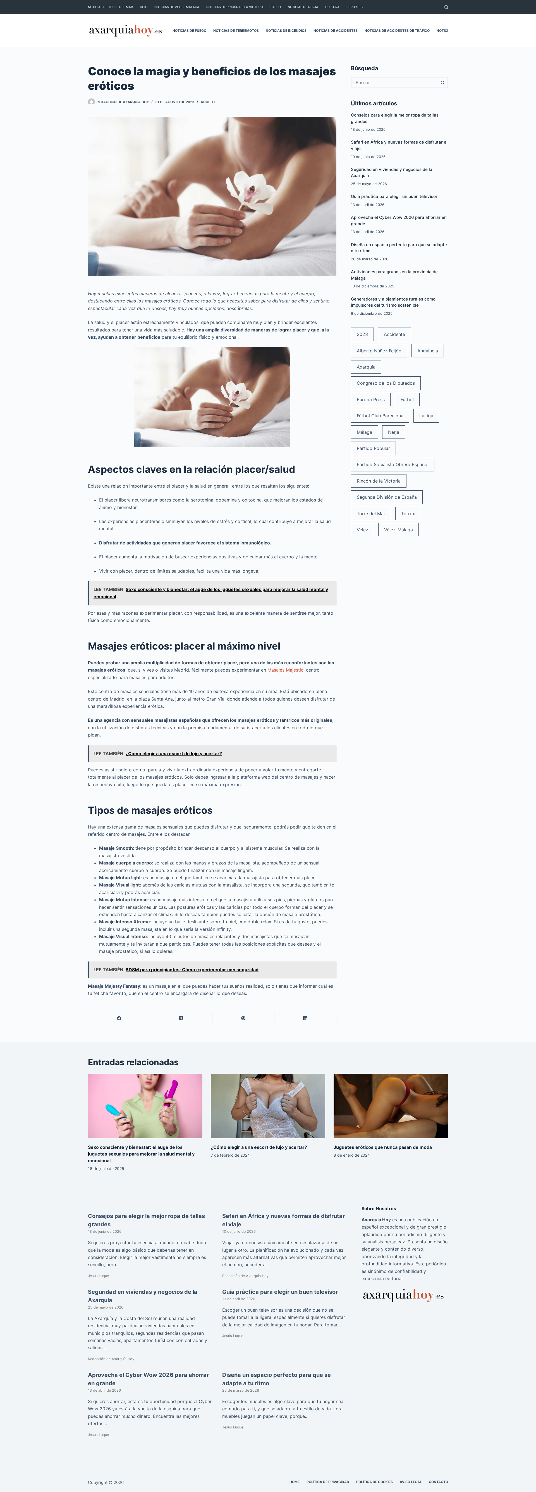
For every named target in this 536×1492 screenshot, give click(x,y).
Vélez (362, 529)
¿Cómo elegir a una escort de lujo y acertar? (259, 1147)
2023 (362, 334)
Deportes (354, 7)
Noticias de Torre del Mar (110, 7)
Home (294, 1482)
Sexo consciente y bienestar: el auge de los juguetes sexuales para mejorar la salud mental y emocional (141, 1153)
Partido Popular (373, 448)
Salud (276, 7)
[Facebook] (119, 1018)
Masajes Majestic (285, 670)
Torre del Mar (371, 513)
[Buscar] (446, 7)
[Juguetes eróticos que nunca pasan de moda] (391, 1106)
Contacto (438, 1482)
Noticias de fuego (189, 30)
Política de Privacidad (328, 1482)
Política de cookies (374, 1482)
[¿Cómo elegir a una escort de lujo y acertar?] (268, 1106)
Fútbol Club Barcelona (380, 415)
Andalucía (427, 350)
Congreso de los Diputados (386, 383)
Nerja (393, 432)
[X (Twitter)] (181, 1018)
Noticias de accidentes (336, 30)
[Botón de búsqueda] (442, 82)
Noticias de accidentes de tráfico (397, 30)
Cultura (332, 7)
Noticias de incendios (286, 30)
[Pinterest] (243, 1018)
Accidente (394, 334)
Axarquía (366, 367)
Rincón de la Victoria (379, 481)
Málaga (364, 432)
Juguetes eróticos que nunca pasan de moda (383, 1147)
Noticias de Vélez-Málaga (176, 7)
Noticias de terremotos (236, 30)
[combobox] (394, 82)
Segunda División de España (387, 497)
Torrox (408, 513)
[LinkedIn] (305, 1018)
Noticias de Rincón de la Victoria (235, 7)
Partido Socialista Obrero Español (393, 464)
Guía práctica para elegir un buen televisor (394, 196)
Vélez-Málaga (398, 529)
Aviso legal (411, 1482)
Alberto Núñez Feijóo (379, 350)
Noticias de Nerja (303, 7)
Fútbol (407, 399)
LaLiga (426, 415)
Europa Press (371, 399)
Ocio (143, 7)
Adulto (208, 102)
